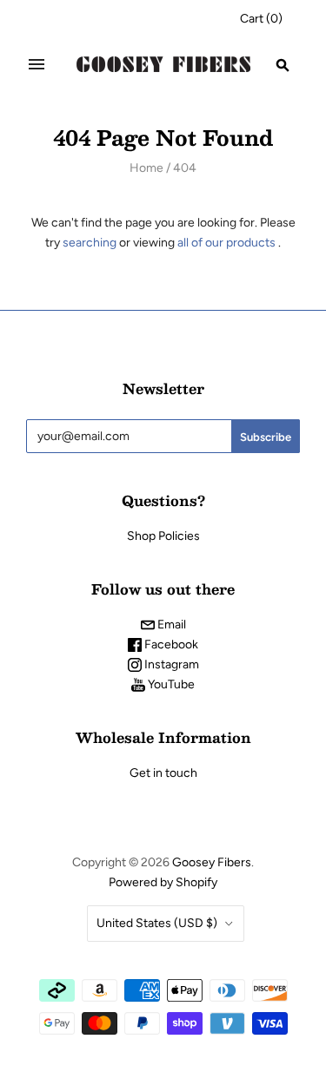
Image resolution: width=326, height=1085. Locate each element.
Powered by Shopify (163, 882)
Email (170, 624)
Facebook (170, 644)
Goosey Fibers (211, 862)
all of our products (226, 242)
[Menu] (36, 64)
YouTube (170, 684)
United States (156, 923)
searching (89, 242)
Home (146, 168)
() (261, 18)
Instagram (170, 664)
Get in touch (163, 773)
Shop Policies (163, 536)
